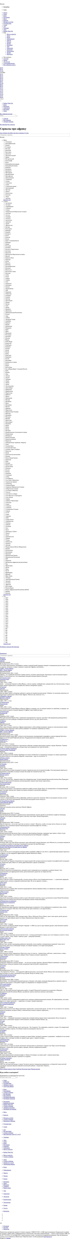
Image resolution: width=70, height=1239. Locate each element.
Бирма (7, 244)
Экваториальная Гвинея (12, 579)
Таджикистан (9, 521)
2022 (6, 606)
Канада (7, 348)
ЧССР (7, 571)
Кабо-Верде (8, 341)
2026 (6, 599)
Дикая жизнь (4, 704)
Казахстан (8, 343)
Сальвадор (8, 475)
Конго (7, 364)
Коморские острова (11, 362)
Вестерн (7, 148)
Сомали (7, 511)
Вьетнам (7, 273)
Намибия (8, 423)
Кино (5, 16)
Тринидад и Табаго (11, 531)
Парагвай (8, 459)
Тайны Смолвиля (5, 1059)
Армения (8, 222)
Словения (8, 507)
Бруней (7, 256)
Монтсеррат (8, 422)
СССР (7, 512)
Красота (5, 20)
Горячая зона (3, 911)
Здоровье (6, 28)
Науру (7, 425)
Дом (8, 46)
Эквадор (7, 577)
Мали (7, 403)
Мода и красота (11, 34)
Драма (7, 157)
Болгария (8, 246)
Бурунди (7, 259)
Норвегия (8, 441)
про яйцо (10, 133)
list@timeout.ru (48, 1236)
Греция (7, 302)
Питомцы (9, 45)
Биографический (10, 143)
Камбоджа (8, 345)
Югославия (8, 586)
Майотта (7, 394)
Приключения (9, 177)
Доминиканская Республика (13, 312)
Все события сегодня (6, 114)
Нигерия (7, 430)
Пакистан (8, 451)
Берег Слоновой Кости (12, 240)
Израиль (7, 323)
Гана (6, 281)
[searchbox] (35, 135)
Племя (2, 819)
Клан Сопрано (4, 948)
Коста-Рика (8, 367)
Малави (7, 400)
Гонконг (7, 297)
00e (6, 628)
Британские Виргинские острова (15, 254)
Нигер (7, 429)
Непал (7, 427)
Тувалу (7, 533)
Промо (9, 52)
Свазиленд (8, 483)
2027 (6, 598)
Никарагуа (8, 435)
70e (6, 634)
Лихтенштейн (9, 386)
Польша (7, 463)
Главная (5, 118)
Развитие (6, 1146)
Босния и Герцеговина (12, 249)
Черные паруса (4, 774)
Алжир (7, 210)
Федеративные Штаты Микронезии (15, 547)
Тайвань (7, 524)
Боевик (7, 145)
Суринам (8, 516)
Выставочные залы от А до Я (11, 1134)
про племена (3, 133)
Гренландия (8, 300)
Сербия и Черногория (11, 500)
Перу (6, 461)
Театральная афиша (9, 1164)
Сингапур (8, 502)
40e (6, 639)
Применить (3, 653)
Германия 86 (3, 713)
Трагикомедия (9, 188)
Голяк (1, 810)
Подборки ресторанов (9, 1109)
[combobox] (35, 135)
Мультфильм (9, 176)
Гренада (7, 299)
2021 (6, 608)
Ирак (6, 329)
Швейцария (8, 572)
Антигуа (7, 218)
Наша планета (4, 759)
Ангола (7, 215)
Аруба (7, 223)
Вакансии (6, 1229)
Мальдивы (8, 405)
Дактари (2, 688)
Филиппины (9, 550)
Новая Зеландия (10, 437)
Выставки (6, 109)
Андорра (8, 216)
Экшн (7, 196)
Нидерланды (9, 434)
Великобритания (10, 266)
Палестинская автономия (12, 454)
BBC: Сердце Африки (6, 731)
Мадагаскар (8, 393)
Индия (7, 324)
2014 (6, 620)
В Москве (6, 1082)
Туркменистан (9, 536)
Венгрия (7, 268)
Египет (7, 314)
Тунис (7, 535)
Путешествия (7, 23)
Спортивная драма (10, 186)
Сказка (7, 181)
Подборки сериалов (6, 647)
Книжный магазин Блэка (7, 976)
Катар (7, 350)
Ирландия (8, 333)
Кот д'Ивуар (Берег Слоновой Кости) (16, 369)
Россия (7, 470)
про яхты (16, 133)
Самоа (7, 476)
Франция (8, 553)
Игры (8, 37)
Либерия (7, 379)
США (7, 518)
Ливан (7, 381)
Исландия (8, 335)
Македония (8, 398)
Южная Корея (9, 588)
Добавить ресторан (9, 1107)
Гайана (7, 278)
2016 (6, 616)
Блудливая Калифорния (7, 1004)
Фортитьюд (3, 958)
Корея (7, 365)
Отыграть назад (4, 679)
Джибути (8, 309)
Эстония (7, 583)
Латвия (7, 376)
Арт (4, 26)
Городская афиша (8, 1086)
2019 (6, 611)
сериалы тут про (24, 133)
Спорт (5, 25)
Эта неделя (6, 62)
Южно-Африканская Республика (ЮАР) (17, 589)
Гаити (7, 276)
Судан (7, 514)
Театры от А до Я (8, 1162)
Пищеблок (3, 875)
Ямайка (7, 591)
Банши (2, 1013)
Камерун (8, 346)
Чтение (9, 42)
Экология (9, 49)
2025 (6, 601)
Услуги (5, 1208)
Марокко (8, 408)
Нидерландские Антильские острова (16, 432)
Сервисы (6, 1186)
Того (6, 528)
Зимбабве (8, 321)
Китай (7, 358)
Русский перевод (5, 985)
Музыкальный (9, 174)
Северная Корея (10, 485)
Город (5, 14)
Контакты (10, 54)
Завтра (5, 60)
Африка (2, 661)
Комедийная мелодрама (12, 164)
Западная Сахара (10, 319)
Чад (6, 564)
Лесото (7, 377)
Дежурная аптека (5, 784)
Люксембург (9, 388)
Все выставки (7, 1131)
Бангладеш (8, 228)
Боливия (7, 247)
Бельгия (7, 237)
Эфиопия (8, 584)
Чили (7, 569)
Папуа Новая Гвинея (11, 458)
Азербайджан (9, 206)
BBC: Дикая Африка (6, 670)
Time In (9, 40)
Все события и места (9, 65)
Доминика (8, 311)
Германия (8, 292)
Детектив (8, 154)
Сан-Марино (9, 478)
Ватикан (7, 264)
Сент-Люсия (9, 497)
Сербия (7, 499)
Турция (7, 538)
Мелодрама (8, 172)
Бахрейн (7, 232)
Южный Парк (4, 1041)
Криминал (8, 171)
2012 (6, 623)
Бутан (7, 261)
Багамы (7, 227)
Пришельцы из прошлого (7, 902)
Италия (7, 338)
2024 (6, 603)
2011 (6, 625)
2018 (6, 613)
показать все (7, 200)
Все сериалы (7, 120)
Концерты (6, 106)
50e (6, 637)
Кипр (7, 353)
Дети (4, 29)
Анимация (8, 142)
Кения (7, 352)
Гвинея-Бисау (9, 288)
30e (6, 640)
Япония (7, 593)
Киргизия (8, 355)
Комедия (7, 167)
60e (6, 635)
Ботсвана (8, 251)
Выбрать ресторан (8, 1103)
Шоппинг (6, 1185)
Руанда (7, 471)
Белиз (7, 235)
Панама (7, 456)
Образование (10, 39)
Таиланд (7, 523)
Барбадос (8, 230)
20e (6, 642)
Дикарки (2, 765)
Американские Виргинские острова (15, 211)
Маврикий (8, 389)
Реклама (5, 1227)
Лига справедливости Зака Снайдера (11, 1069)
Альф (1, 1022)
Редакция (6, 1226)
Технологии (10, 51)
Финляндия (8, 552)
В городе (8, 147)
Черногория (8, 565)
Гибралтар (8, 293)
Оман (7, 444)
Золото (2, 865)
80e (6, 632)
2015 (6, 618)
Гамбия (7, 280)
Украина (7, 543)
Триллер (7, 189)
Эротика (7, 198)
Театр (8, 36)
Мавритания (9, 391)
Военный (8, 150)
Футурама (3, 921)
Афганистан (9, 225)
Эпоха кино (3, 1050)
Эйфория (2, 995)
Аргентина (8, 220)
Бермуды (8, 242)
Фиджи (7, 548)
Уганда (7, 540)
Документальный (10, 155)
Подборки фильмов (9, 1097)
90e (6, 630)
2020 (6, 610)
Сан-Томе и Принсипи (12, 480)
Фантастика (8, 193)
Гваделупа (8, 283)
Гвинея (7, 287)
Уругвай (7, 545)
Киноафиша (6, 1091)
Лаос (6, 374)
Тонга (7, 530)
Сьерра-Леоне (9, 519)
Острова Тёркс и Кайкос (12, 449)
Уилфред (2, 1032)
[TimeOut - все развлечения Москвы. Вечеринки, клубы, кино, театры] (4, 2)
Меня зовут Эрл (4, 939)
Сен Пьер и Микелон (11, 490)
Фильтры (2, 657)
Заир (6, 316)
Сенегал (7, 492)
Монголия (8, 420)
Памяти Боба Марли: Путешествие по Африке (13, 847)
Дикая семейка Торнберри (7, 750)
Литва (7, 384)
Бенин (7, 239)
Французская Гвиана (11, 555)
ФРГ (6, 559)
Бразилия (8, 252)
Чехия (7, 567)
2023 (6, 604)
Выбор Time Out (8, 31)
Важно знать (7, 1188)
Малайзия (8, 401)
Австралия (8, 203)
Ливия (7, 382)
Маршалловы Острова (11, 411)
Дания (7, 307)
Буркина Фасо (9, 258)
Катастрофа (8, 160)
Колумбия (8, 360)
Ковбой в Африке (5, 697)
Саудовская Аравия (11, 482)
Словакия (8, 506)
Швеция (7, 574)
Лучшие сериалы (8, 121)
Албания (8, 208)
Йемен (7, 340)
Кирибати (8, 357)
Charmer (8, 1238)
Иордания (8, 328)
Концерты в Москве (9, 1121)
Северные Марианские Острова (14, 487)
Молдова (8, 417)
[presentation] (1, 99)
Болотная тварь (26, 1069)
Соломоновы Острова (11, 509)
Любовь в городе (8, 1085)
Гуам (6, 305)
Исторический (9, 159)
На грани (2, 884)
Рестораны (6, 17)
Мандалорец (3, 893)
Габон (7, 275)
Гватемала (8, 285)
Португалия (8, 465)
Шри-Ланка (8, 576)
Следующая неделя (9, 63)
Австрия (7, 205)
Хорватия (8, 560)
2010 (6, 627)
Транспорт (10, 48)
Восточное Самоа (10, 271)
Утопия (2, 967)
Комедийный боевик (11, 166)
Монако (7, 418)
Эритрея (7, 581)
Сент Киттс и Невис (11, 494)
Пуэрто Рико (9, 466)
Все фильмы (3, 124)
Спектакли (6, 108)
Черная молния (35, 1069)
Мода (5, 19)
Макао (7, 396)
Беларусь (8, 234)
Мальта (7, 406)
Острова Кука (9, 446)
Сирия (7, 504)
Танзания (8, 526)
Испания (8, 336)
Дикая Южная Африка (6, 802)
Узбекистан (8, 541)
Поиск (5, 12)
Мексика (8, 413)
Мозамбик (8, 415)
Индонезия (8, 326)
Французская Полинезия (12, 557)
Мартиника (8, 410)
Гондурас (8, 295)
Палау (7, 453)
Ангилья (7, 213)
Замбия (7, 317)
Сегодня (5, 58)
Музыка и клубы (8, 22)
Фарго (2, 838)
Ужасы (7, 191)
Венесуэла (8, 270)
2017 (6, 615)
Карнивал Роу (4, 828)
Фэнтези (7, 195)
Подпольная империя (6, 930)
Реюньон (8, 468)
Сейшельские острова (11, 488)
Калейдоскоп (7, 1199)
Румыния (8, 473)
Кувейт (7, 372)
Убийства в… (4, 741)
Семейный (8, 179)
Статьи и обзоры (8, 1092)
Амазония (3, 793)
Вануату (7, 263)
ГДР (6, 290)
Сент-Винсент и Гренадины (13, 495)
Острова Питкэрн (10, 447)
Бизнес (9, 43)
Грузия (7, 304)
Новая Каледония (10, 439)
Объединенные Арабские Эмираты (15, 442)
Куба (6, 370)
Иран (7, 331)
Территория (3, 856)
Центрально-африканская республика (16, 562)
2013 (6, 622)
